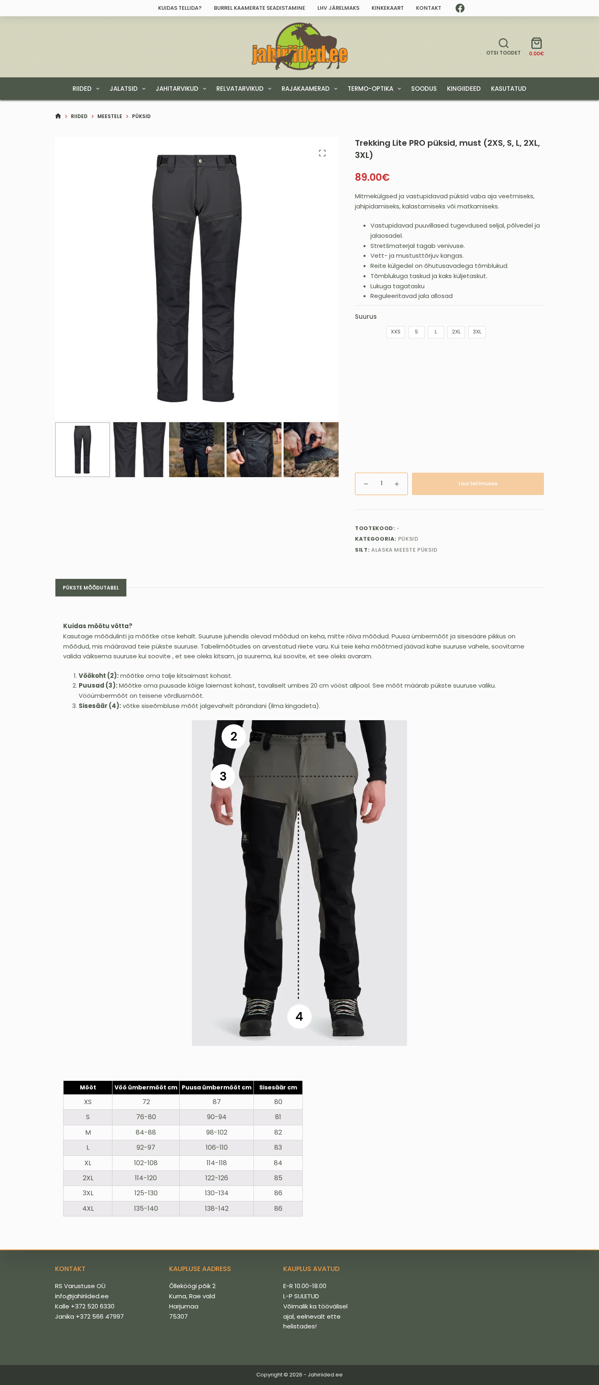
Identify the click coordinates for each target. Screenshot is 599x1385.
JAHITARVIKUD (177, 88)
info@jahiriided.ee (82, 1296)
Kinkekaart (388, 8)
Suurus (366, 316)
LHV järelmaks (338, 8)
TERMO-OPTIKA (370, 88)
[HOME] (58, 116)
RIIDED (82, 88)
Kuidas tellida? (180, 8)
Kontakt (428, 8)
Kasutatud (508, 88)
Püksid (408, 539)
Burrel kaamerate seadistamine (259, 8)
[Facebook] (460, 8)
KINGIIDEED (464, 88)
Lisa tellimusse (478, 483)
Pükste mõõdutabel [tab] (91, 587)
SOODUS (424, 88)
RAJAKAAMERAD (306, 88)
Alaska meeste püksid (404, 550)
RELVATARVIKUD (240, 88)
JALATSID (124, 88)
